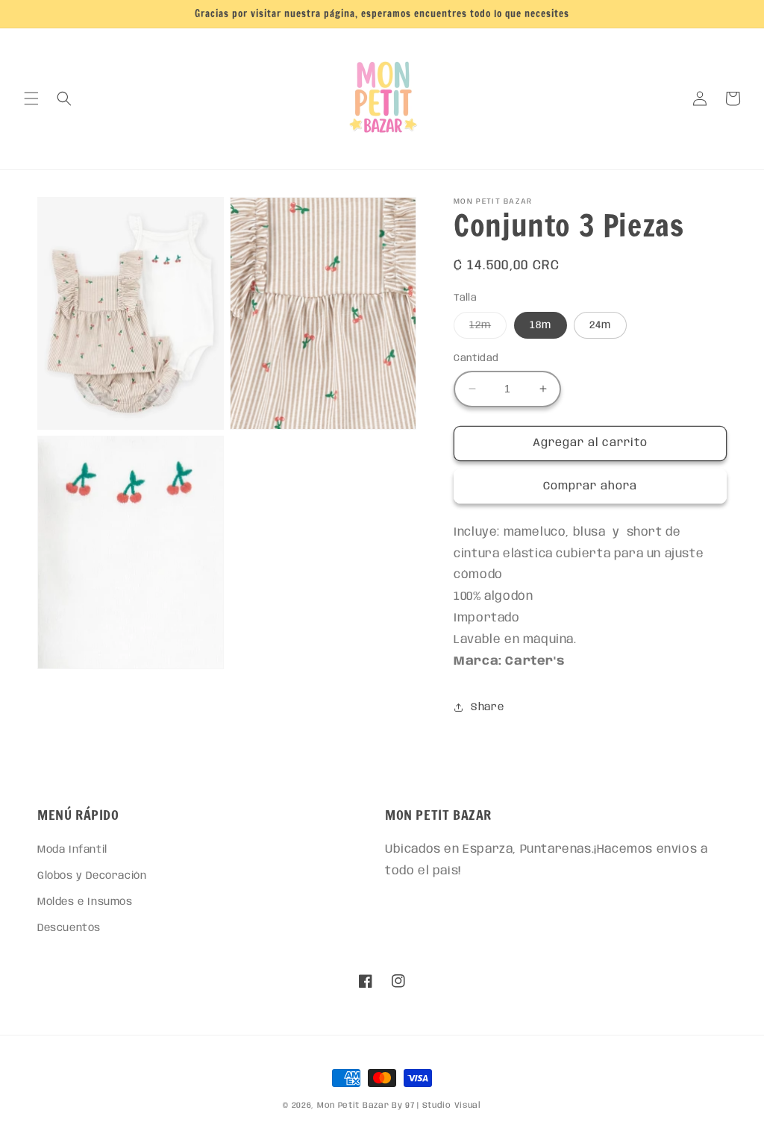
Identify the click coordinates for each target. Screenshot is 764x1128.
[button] (31, 98)
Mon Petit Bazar (353, 1105)
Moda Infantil (72, 850)
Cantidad (476, 358)
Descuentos (69, 928)
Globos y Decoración (91, 876)
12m (488, 329)
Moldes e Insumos (85, 902)
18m (540, 325)
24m (600, 325)
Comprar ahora (590, 486)
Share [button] (487, 707)
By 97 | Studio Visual (436, 1105)
